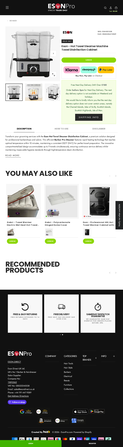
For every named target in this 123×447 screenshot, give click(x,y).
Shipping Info (89, 117)
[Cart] (116, 7)
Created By (37, 432)
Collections (69, 389)
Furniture (68, 384)
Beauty (67, 380)
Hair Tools (68, 363)
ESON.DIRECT (14, 361)
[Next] (116, 176)
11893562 (12, 382)
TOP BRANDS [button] (87, 357)
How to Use (61, 128)
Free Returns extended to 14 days (25, 318)
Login (30, 443)
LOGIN (89, 60)
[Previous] (110, 273)
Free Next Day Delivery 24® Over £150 (61, 318)
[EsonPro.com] (20, 353)
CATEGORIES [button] (70, 356)
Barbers (67, 372)
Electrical (68, 376)
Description (24, 128)
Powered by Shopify (83, 432)
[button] (7, 7)
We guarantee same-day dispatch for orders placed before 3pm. (97, 321)
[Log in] (110, 7)
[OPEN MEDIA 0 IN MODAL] (53, 74)
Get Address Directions (18, 395)
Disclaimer (98, 128)
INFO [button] (103, 356)
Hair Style (68, 367)
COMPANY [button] (50, 356)
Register (92, 443)
